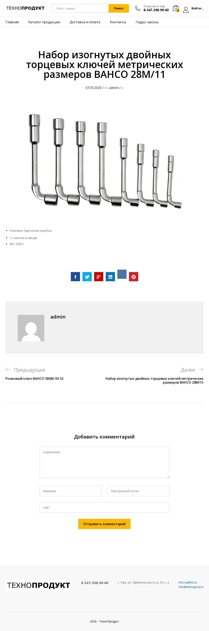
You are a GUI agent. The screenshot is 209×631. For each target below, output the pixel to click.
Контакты (118, 22)
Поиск (118, 8)
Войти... (197, 8)
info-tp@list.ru (188, 582)
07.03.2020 (93, 87)
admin (114, 87)
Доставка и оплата (85, 22)
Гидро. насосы (147, 22)
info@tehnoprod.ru (191, 587)
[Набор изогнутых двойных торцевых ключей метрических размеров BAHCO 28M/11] (75, 276)
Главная (12, 22)
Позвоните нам (154, 6)
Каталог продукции (44, 22)
